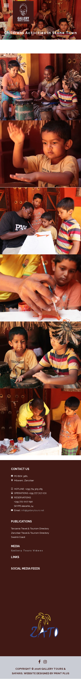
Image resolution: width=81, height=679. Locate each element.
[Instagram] (43, 662)
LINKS (15, 557)
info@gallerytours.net (32, 510)
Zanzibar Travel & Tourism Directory (30, 533)
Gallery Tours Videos (27, 550)
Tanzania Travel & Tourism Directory (30, 528)
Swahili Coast (18, 537)
